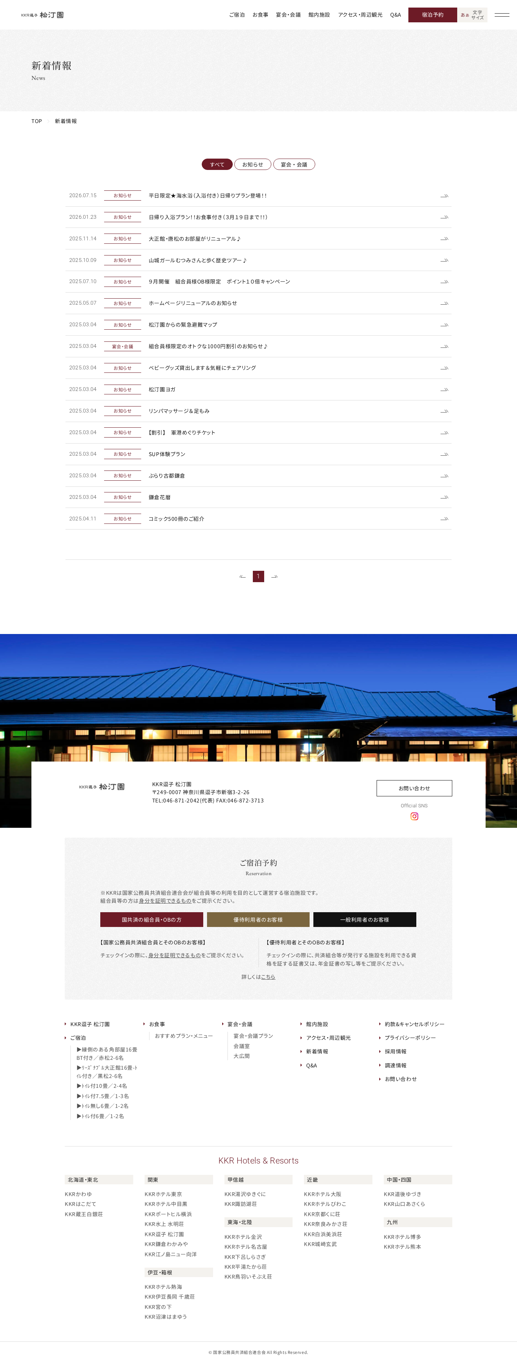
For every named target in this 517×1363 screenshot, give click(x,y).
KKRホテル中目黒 (166, 1203)
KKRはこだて (81, 1203)
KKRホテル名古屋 (246, 1246)
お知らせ (252, 164)
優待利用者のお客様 (258, 919)
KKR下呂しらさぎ (245, 1256)
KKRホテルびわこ (325, 1203)
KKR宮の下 (158, 1306)
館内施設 (319, 14)
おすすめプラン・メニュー (184, 1035)
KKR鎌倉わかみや (166, 1244)
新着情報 (317, 1051)
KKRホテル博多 (402, 1236)
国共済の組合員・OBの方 (152, 919)
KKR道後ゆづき (402, 1194)
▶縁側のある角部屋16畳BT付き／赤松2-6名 (107, 1053)
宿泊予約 (433, 14)
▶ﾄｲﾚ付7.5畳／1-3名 (102, 1096)
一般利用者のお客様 (364, 919)
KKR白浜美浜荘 (323, 1234)
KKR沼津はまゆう (166, 1316)
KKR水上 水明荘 (164, 1223)
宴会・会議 (288, 14)
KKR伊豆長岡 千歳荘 (170, 1296)
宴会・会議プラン (253, 1035)
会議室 (242, 1046)
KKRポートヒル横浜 (168, 1214)
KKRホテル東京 (163, 1194)
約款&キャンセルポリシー (415, 1024)
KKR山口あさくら (404, 1203)
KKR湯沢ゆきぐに (245, 1194)
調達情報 (396, 1065)
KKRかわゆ (78, 1194)
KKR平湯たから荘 (245, 1266)
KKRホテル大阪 (322, 1194)
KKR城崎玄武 (320, 1244)
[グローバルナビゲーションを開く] (502, 15)
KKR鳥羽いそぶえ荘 (248, 1276)
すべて (217, 164)
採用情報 (396, 1051)
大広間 (242, 1055)
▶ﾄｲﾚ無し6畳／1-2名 (102, 1105)
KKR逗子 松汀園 (90, 1024)
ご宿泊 (237, 14)
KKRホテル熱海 (163, 1286)
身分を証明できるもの (165, 900)
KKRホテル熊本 (402, 1246)
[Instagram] (414, 816)
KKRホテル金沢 (243, 1236)
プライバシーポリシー (410, 1037)
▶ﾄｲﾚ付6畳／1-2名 (100, 1116)
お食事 (260, 14)
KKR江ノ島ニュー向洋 (171, 1254)
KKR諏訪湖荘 (240, 1203)
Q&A (395, 14)
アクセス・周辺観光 (360, 14)
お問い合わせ (414, 788)
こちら (268, 976)
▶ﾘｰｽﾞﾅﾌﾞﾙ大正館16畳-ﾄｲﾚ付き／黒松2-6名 (107, 1071)
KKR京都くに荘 (322, 1214)
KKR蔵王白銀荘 (84, 1214)
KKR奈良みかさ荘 (325, 1223)
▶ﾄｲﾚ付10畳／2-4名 (102, 1085)
